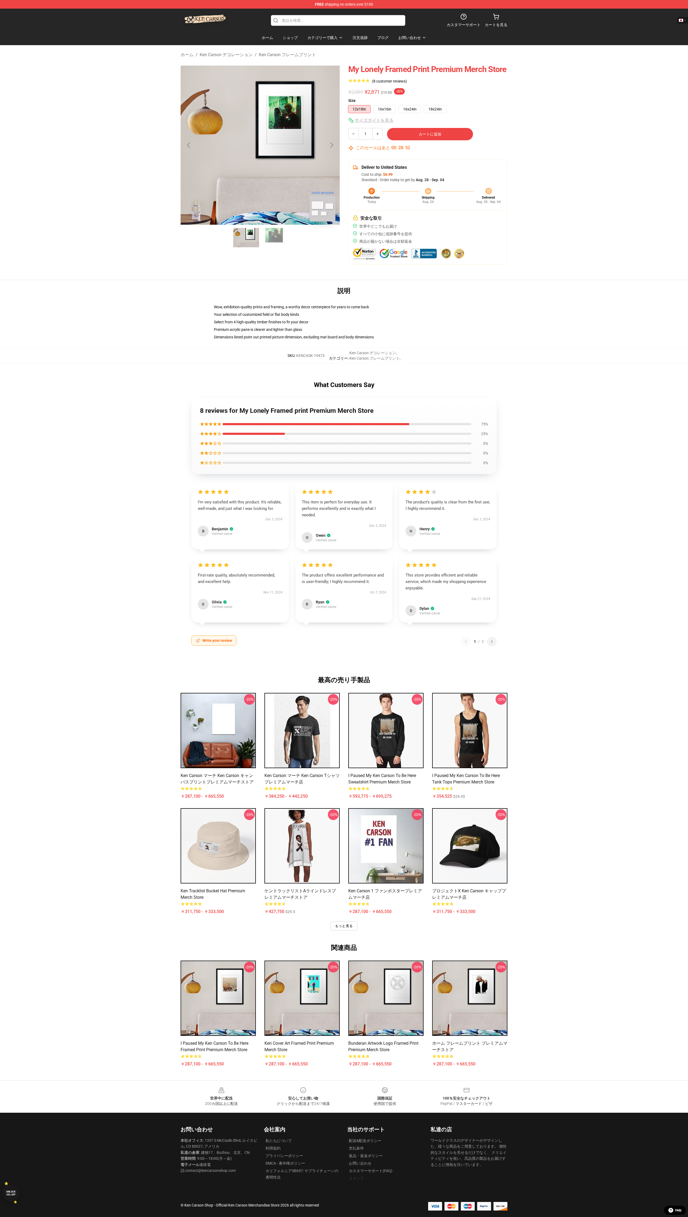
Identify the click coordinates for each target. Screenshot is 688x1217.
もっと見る (344, 926)
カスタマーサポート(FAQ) (370, 1171)
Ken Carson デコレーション (226, 54)
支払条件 (356, 1148)
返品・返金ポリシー (366, 1156)
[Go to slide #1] (246, 237)
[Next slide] (331, 145)
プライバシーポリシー (284, 1156)
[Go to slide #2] (274, 237)
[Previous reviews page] (466, 641)
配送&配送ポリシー (365, 1141)
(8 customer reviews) (389, 81)
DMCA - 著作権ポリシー (285, 1163)
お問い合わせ (360, 1163)
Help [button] (678, 1210)
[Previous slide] (189, 145)
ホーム (187, 54)
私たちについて (279, 1141)
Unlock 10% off (11, 1193)
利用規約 (273, 1148)
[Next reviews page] (492, 641)
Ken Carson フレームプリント (287, 54)
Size (352, 100)
